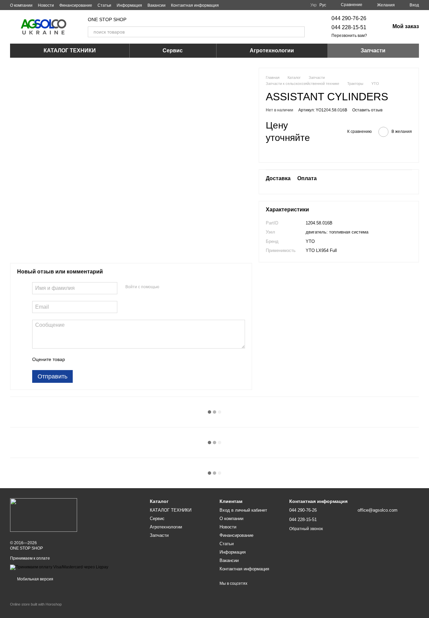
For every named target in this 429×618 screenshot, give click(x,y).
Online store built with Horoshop (36, 604)
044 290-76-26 (348, 18)
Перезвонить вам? (349, 35)
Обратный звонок (306, 528)
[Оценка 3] (97, 359)
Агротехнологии (272, 50)
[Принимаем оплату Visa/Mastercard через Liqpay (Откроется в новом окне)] (59, 567)
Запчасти (373, 50)
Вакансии (156, 5)
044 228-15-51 (348, 27)
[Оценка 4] (108, 359)
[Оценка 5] (119, 359)
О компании (21, 5)
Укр (313, 5)
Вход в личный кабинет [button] (243, 510)
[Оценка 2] (86, 359)
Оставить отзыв (367, 110)
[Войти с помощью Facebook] (167, 287)
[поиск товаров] (299, 32)
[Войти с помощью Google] (177, 287)
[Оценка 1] (76, 359)
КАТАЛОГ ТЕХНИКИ (70, 50)
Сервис (173, 50)
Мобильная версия (34, 579)
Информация (129, 5)
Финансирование (75, 5)
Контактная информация (195, 5)
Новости (46, 5)
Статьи (104, 5)
